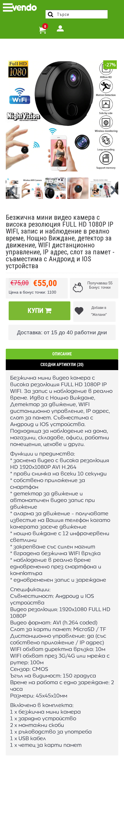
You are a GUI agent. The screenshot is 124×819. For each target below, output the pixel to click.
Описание (62, 354)
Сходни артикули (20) (62, 364)
